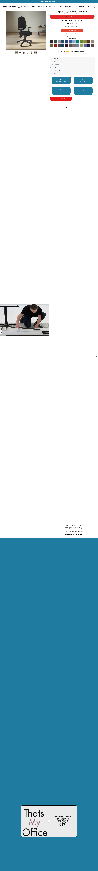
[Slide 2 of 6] (20, 52)
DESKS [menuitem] (26, 6)
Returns (54, 67)
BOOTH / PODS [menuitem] (58, 6)
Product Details (56, 70)
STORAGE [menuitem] (33, 6)
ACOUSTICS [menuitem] (68, 6)
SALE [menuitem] (23, 7)
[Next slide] (93, 1)
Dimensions (55, 58)
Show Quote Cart (96, 355)
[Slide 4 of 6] (27, 52)
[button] (72, 52)
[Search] (88, 6)
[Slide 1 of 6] (16, 52)
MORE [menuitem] (75, 6)
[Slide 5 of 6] (31, 52)
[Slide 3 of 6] (24, 52)
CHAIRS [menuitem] (20, 6)
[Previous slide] (3, 1)
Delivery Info (55, 73)
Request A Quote (72, 30)
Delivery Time (55, 61)
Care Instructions (56, 64)
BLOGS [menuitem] (19, 7)
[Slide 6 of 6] (35, 52)
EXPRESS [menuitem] (81, 6)
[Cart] (94, 6)
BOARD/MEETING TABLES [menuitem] (44, 6)
